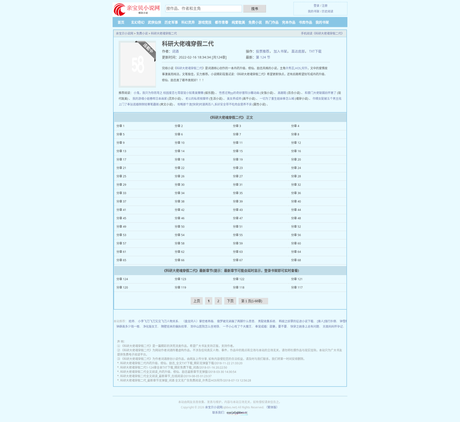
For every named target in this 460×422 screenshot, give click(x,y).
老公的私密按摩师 (196, 99)
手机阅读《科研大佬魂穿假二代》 (322, 33)
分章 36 (296, 193)
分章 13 (121, 151)
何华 (304, 68)
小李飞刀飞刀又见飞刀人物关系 (158, 321)
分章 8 (295, 134)
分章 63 (238, 252)
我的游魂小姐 (141, 99)
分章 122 (238, 279)
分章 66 (179, 260)
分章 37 (121, 201)
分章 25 (121, 176)
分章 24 (296, 168)
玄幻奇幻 (137, 22)
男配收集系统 (266, 321)
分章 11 (238, 143)
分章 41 (121, 210)
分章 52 (296, 227)
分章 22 (179, 168)
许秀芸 (290, 68)
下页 (230, 301)
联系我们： (219, 412)
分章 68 (296, 260)
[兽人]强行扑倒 (326, 321)
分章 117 (297, 287)
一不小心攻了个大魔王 (237, 326)
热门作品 (272, 22)
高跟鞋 (282, 93)
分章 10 (179, 143)
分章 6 (179, 134)
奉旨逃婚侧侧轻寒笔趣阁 (143, 104)
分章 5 (120, 134)
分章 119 (180, 287)
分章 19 (238, 159)
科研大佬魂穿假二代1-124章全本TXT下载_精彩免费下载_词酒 (159, 367)
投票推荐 (262, 51)
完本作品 (288, 22)
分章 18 (179, 159)
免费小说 (255, 22)
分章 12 (296, 143)
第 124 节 (263, 57)
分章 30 (179, 185)
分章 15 (238, 151)
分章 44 (296, 210)
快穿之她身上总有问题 (304, 326)
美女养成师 (234, 99)
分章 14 (179, 151)
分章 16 (296, 151)
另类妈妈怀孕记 (333, 326)
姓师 (131, 321)
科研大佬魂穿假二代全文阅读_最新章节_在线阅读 (151, 376)
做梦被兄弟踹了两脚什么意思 (235, 321)
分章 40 (296, 201)
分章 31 (238, 185)
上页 (196, 301)
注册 (325, 6)
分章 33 (121, 193)
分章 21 (121, 168)
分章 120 (122, 287)
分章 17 (121, 159)
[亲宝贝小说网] (137, 10)
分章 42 (179, 210)
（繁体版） (272, 407)
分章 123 (180, 279)
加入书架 (280, 51)
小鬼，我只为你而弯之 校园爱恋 (154, 93)
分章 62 (179, 252)
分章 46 (179, 218)
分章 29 (121, 185)
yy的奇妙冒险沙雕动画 (244, 93)
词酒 (175, 51)
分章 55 (238, 235)
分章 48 (296, 218)
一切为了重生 (268, 99)
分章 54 (179, 235)
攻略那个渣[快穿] (188, 104)
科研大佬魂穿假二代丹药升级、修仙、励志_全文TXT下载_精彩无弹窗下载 (167, 363)
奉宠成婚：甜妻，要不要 (271, 326)
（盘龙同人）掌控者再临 (197, 321)
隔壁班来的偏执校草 (174, 326)
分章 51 (238, 227)
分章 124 (122, 279)
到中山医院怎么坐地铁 (204, 326)
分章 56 (296, 235)
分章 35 (238, 193)
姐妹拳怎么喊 (285, 99)
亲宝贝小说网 (124, 33)
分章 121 (297, 279)
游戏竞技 (205, 22)
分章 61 (121, 252)
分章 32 (296, 185)
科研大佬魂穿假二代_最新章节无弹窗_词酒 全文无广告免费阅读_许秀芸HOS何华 (171, 380)
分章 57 (121, 243)
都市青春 (221, 22)
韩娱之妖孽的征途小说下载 (296, 321)
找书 (254, 8)
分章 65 (121, 260)
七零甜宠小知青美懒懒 (189, 93)
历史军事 (171, 22)
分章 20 (296, 159)
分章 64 (296, 252)
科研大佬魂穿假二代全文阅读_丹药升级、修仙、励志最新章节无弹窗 (164, 372)
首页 (121, 22)
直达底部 (298, 51)
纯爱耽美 (238, 22)
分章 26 (179, 176)
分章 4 (295, 126)
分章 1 (120, 126)
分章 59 (238, 243)
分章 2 (179, 126)
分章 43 (238, 210)
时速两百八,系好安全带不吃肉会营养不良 (225, 104)
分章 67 (238, 260)
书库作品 (305, 22)
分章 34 (179, 193)
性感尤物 (224, 93)
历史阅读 (327, 11)
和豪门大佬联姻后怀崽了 (320, 93)
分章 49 (121, 227)
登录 (316, 6)
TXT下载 (315, 51)
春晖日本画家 (158, 99)
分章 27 (238, 176)
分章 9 (120, 143)
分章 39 (238, 201)
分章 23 (238, 168)
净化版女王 (150, 326)
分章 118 (238, 287)
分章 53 (121, 235)
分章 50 (179, 227)
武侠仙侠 (154, 22)
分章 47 (238, 218)
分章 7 (237, 134)
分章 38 (179, 201)
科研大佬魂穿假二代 (164, 33)
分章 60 (296, 243)
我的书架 (313, 11)
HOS (298, 68)
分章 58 (179, 243)
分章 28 (296, 176)
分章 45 (121, 218)
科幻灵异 (188, 22)
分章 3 (237, 126)
